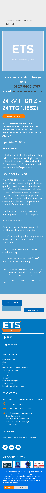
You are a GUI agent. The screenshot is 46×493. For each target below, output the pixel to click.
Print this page (13, 116)
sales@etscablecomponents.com (27, 91)
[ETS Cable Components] (11, 331)
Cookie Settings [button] (21, 487)
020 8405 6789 (15, 404)
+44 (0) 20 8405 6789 (23, 86)
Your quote (12, 345)
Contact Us (6, 378)
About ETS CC (7, 375)
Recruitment (6, 365)
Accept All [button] (8, 487)
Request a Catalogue (10, 381)
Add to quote (12, 302)
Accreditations (7, 383)
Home (18, 21)
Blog (4, 362)
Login (9, 337)
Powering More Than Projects (13, 386)
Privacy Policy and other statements (15, 368)
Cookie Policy (7, 373)
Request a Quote (8, 360)
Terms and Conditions (10, 370)
